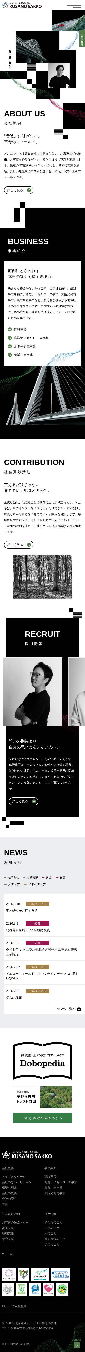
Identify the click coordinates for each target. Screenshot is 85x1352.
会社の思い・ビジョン (17, 1182)
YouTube (7, 1254)
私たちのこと (53, 1222)
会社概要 (8, 1168)
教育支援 (8, 1238)
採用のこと (51, 1244)
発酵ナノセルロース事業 (60, 1182)
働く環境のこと (54, 1238)
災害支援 (8, 1227)
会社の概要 (9, 1193)
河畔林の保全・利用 (15, 1222)
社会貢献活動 (11, 1213)
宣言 (5, 1204)
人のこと (50, 1233)
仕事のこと (51, 1227)
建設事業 (50, 1176)
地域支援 (8, 1233)
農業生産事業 (53, 1187)
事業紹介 (50, 1168)
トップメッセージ (14, 1176)
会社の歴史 (9, 1198)
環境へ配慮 (9, 1187)
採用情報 (50, 1213)
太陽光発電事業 (54, 1193)
